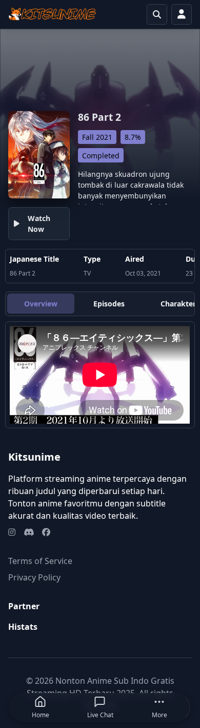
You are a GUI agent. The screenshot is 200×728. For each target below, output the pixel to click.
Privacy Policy (34, 577)
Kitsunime (34, 457)
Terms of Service (40, 561)
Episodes (109, 303)
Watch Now (39, 223)
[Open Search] (157, 14)
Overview (40, 303)
